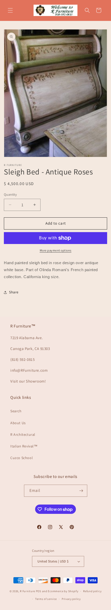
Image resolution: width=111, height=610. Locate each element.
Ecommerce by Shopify (63, 591)
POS (38, 591)
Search (16, 411)
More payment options (56, 250)
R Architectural (22, 434)
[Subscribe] (81, 491)
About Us (18, 423)
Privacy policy (71, 599)
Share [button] (14, 292)
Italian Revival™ (24, 446)
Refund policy (92, 591)
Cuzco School (21, 457)
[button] (10, 10)
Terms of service (46, 599)
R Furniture (27, 591)
